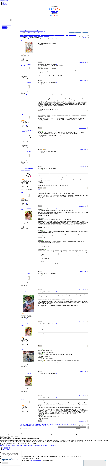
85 (56, 273)
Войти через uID (54, 6)
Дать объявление (5, 449)
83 (56, 190)
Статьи (3, 2)
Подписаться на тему (85, 37)
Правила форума (36, 31)
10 (38, 32)
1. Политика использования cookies (8, 456)
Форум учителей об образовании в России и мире (30, 35)
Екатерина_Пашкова (32, 33)
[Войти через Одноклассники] (59, 9)
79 (56, 112)
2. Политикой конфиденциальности (8, 458)
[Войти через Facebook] (53, 9)
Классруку (4, 3)
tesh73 (29, 347)
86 (56, 291)
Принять (5, 462)
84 (56, 208)
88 (56, 347)
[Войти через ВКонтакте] (51, 9)
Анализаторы (4, 27)
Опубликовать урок (6, 447)
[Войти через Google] (57, 9)
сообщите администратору (36, 460)
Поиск (41, 31)
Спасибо (84, 62)
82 (56, 168)
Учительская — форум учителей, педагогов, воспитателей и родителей (54, 35)
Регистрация (54, 12)
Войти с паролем (54, 11)
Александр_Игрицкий (29, 130)
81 (56, 151)
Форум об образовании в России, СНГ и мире (29, 30)
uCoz (6, 444)
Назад (29, 32)
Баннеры (23, 445)
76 (56, 38)
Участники (30, 31)
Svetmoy (29, 208)
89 (56, 373)
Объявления (4, 28)
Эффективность (5, 4)
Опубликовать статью (6, 448)
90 (56, 397)
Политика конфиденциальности (31, 445)
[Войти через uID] (50, 9)
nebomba (29, 112)
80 (56, 130)
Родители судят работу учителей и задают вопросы (39, 36)
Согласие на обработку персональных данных (47, 445)
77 (56, 64)
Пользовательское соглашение (6, 445)
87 (56, 323)
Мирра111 (29, 64)
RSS (44, 31)
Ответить (81, 62)
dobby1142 (29, 82)
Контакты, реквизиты (16, 445)
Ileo (29, 38)
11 (39, 32)
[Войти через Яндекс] (55, 9)
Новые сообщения (24, 31)
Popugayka (39, 189)
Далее (41, 32)
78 (56, 82)
